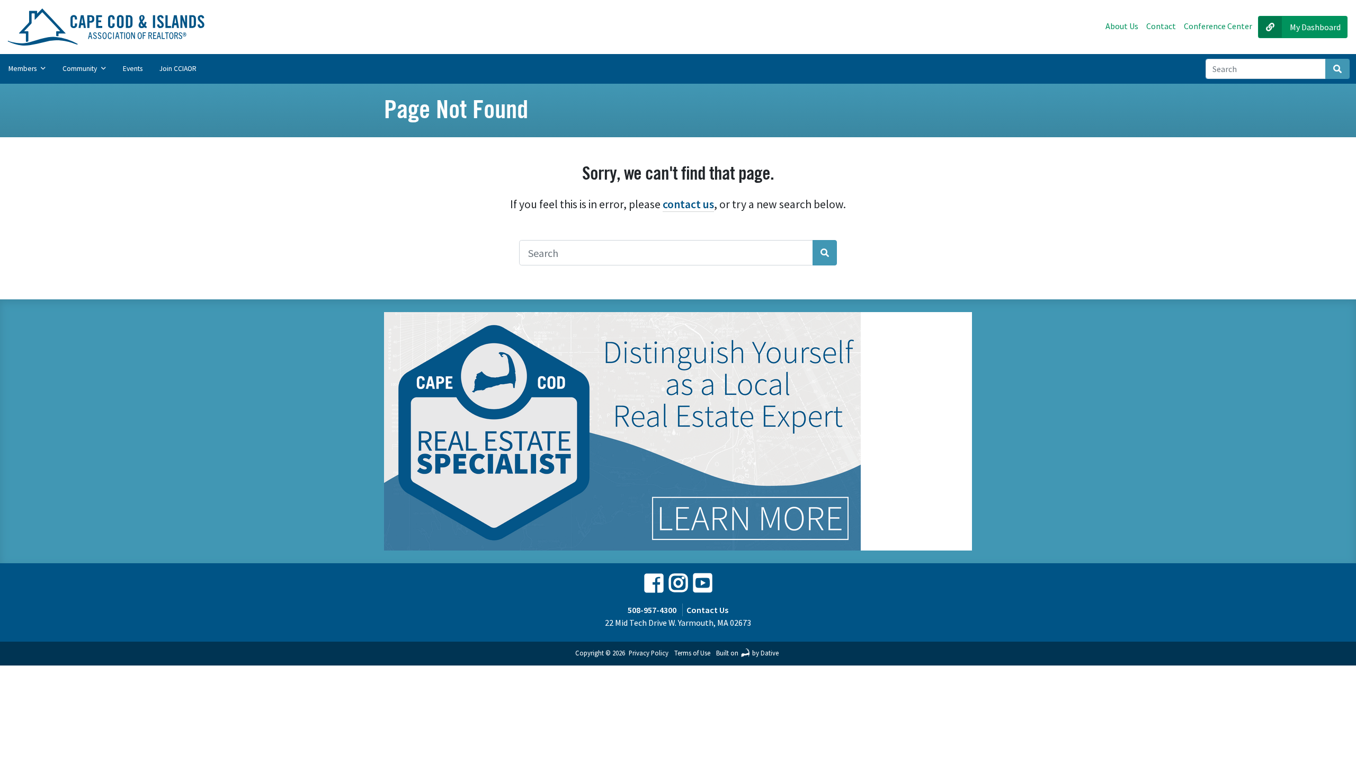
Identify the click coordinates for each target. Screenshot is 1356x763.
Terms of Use (692, 653)
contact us (688, 204)
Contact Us (707, 610)
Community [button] (81, 68)
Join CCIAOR (178, 68)
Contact (1161, 26)
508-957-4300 (652, 610)
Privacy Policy (648, 653)
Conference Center (1218, 26)
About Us (1121, 26)
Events (132, 68)
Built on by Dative (747, 653)
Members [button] (23, 68)
